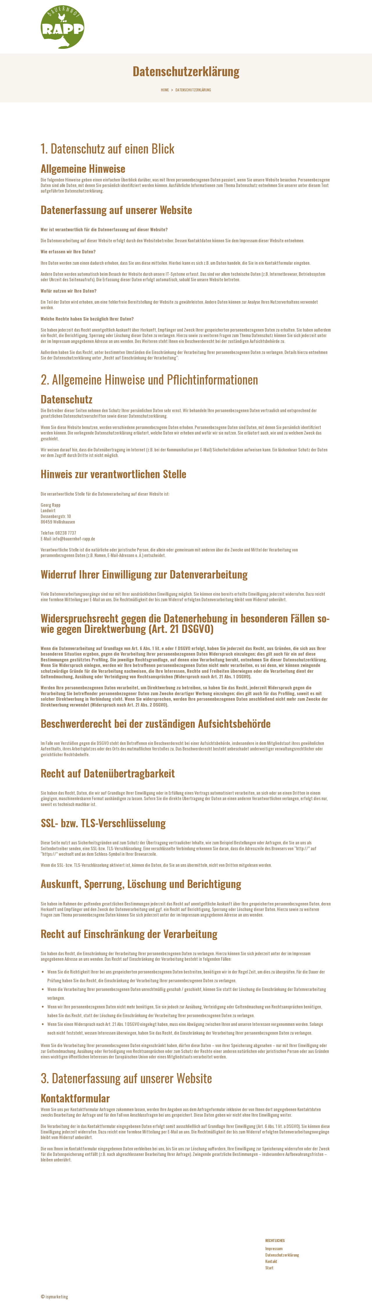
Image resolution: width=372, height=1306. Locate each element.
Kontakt (271, 1261)
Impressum (273, 1248)
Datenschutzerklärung (282, 1255)
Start (269, 1267)
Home (165, 89)
